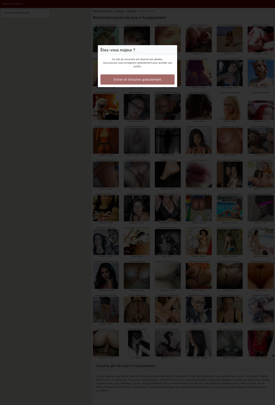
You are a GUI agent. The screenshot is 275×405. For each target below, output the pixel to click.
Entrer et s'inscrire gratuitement (137, 79)
